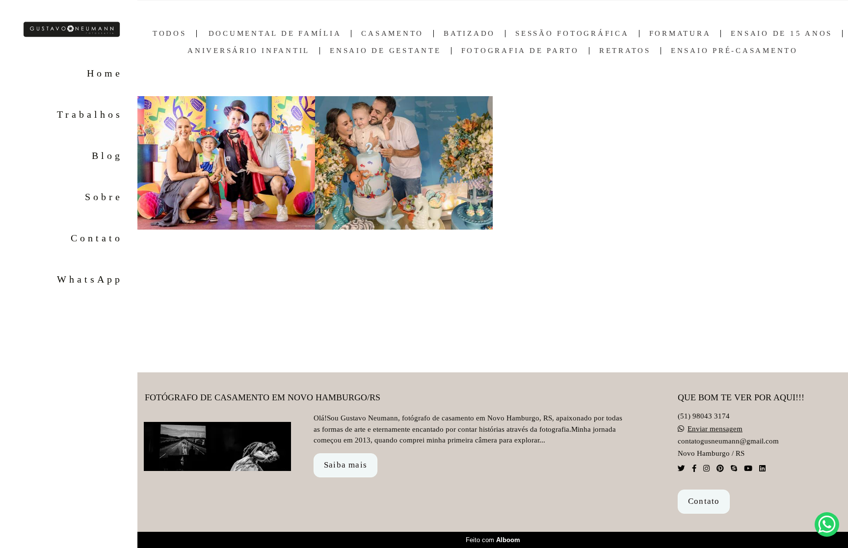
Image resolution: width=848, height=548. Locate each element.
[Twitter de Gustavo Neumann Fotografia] (681, 468)
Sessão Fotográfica (572, 33)
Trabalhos (90, 114)
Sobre (104, 196)
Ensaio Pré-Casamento (734, 50)
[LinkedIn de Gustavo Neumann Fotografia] (762, 468)
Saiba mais (345, 465)
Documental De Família (275, 33)
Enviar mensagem (715, 429)
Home (105, 73)
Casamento (392, 33)
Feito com (493, 540)
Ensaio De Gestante (385, 50)
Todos (169, 33)
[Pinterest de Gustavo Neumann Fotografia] (720, 468)
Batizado (469, 33)
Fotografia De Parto (520, 50)
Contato (97, 238)
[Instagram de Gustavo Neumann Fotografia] (706, 468)
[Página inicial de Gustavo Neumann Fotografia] (69, 30)
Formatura (680, 33)
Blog (107, 155)
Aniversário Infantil (248, 50)
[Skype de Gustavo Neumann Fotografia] (734, 468)
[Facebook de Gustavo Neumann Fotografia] (694, 468)
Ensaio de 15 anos (781, 33)
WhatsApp (90, 279)
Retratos (625, 50)
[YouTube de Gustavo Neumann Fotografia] (748, 468)
